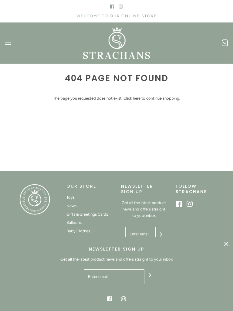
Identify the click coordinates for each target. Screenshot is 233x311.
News (71, 205)
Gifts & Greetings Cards (87, 214)
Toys (70, 197)
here (136, 98)
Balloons (74, 222)
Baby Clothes (78, 231)
